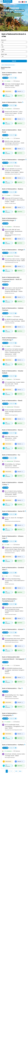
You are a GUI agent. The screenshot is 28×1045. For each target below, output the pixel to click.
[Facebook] (19, 2)
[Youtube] (24, 2)
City (2, 45)
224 (16, 771)
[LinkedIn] (26, 2)
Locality (3, 49)
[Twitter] (22, 2)
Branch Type (4, 54)
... (13, 771)
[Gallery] (14, 18)
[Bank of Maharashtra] (7, 2)
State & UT (3, 40)
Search (14, 61)
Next (20, 771)
